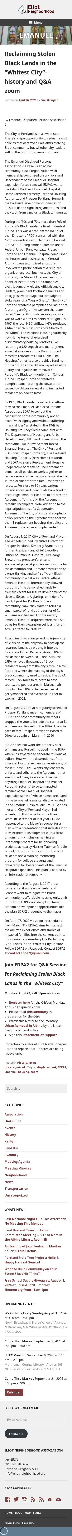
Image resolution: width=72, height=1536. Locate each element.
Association (14, 1114)
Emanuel (11, 1072)
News (32, 1062)
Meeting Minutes (18, 1168)
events (10, 1128)
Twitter (16, 1503)
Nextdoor (49, 1503)
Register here (20, 1002)
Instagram (24, 1503)
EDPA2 (62, 1067)
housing (23, 1072)
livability (11, 1155)
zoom (34, 1072)
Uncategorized (15, 1067)
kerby (9, 1141)
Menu (38, 22)
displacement (46, 1067)
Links (37, 1513)
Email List (58, 1503)
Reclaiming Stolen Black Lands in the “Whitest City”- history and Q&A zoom (30, 72)
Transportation (16, 1188)
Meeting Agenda (17, 1161)
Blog (18, 1513)
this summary (37, 1012)
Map (28, 1513)
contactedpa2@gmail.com (28, 953)
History (22, 1062)
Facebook (7, 1503)
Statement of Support (39, 1035)
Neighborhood (16, 1175)
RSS (40, 1503)
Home (9, 1513)
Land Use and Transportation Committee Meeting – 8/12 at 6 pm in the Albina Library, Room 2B (33, 1235)
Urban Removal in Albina (24, 1025)
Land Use (12, 1148)
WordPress (33, 1503)
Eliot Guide (13, 1121)
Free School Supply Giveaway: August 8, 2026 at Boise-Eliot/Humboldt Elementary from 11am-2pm (35, 1285)
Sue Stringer (49, 100)
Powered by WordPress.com (19, 1523)
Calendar (14, 1392)
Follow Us (16, 1434)
